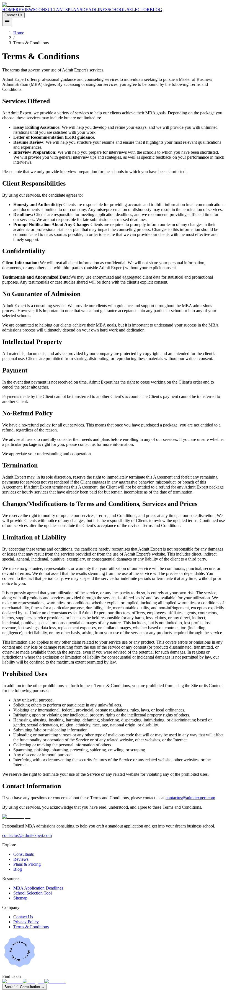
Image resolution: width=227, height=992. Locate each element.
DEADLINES (95, 9)
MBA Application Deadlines (38, 888)
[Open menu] (7, 22)
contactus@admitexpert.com (190, 797)
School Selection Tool (32, 893)
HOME (9, 9)
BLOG (156, 9)
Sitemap (20, 898)
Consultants (23, 854)
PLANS (75, 9)
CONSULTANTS (51, 9)
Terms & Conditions (31, 926)
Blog (17, 869)
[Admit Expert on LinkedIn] (12, 981)
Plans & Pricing (27, 864)
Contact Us (13, 15)
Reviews (21, 859)
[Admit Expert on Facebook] (55, 981)
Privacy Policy (26, 921)
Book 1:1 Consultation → (24, 987)
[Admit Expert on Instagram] (33, 981)
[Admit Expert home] (16, 4)
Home (18, 32)
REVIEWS (25, 9)
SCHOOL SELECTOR (129, 9)
